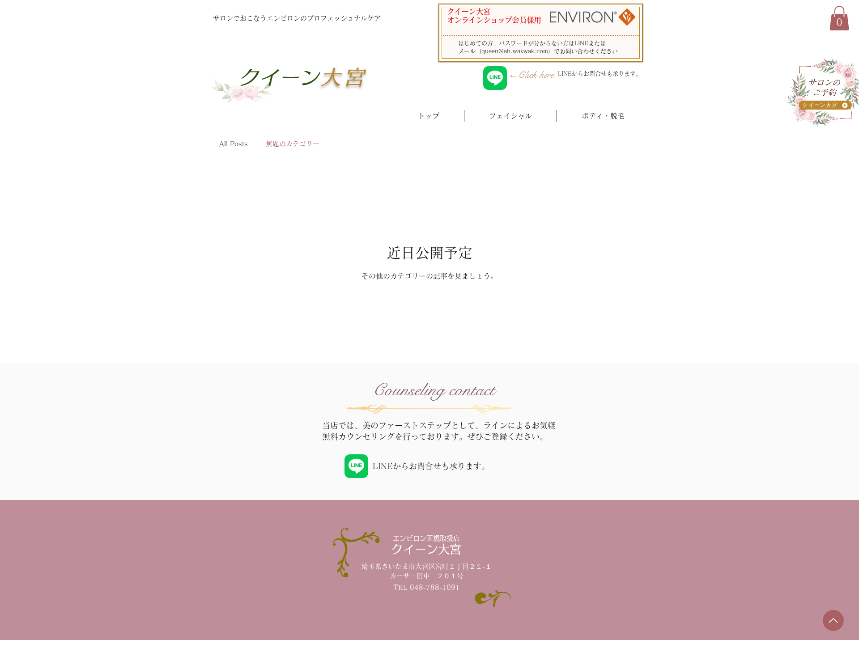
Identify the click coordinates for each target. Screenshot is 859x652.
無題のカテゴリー (292, 143)
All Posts (233, 143)
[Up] (833, 620)
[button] (839, 18)
